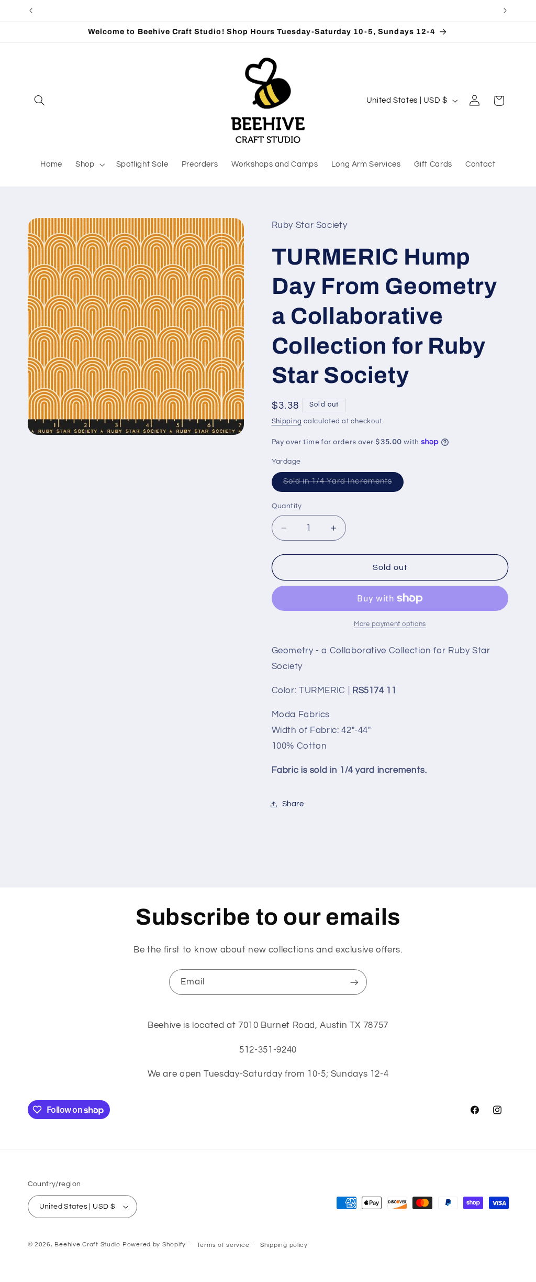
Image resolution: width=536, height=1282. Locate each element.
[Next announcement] (505, 10)
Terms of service (223, 1245)
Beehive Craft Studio (87, 1244)
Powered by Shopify (154, 1244)
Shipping (287, 421)
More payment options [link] (390, 624)
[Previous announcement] (30, 10)
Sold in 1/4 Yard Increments (343, 484)
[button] (40, 101)
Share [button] (293, 804)
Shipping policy (284, 1245)
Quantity (287, 506)
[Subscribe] (354, 982)
